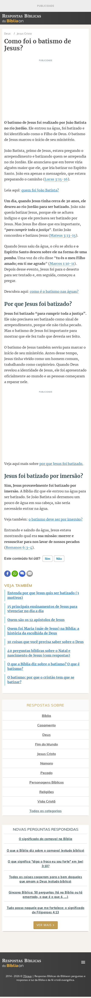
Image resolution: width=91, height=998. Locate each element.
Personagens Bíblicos (46, 782)
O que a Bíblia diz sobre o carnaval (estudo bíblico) (45, 850)
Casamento (46, 725)
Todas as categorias (45, 811)
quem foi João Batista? (40, 190)
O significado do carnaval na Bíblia (45, 839)
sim (47, 558)
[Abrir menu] (83, 962)
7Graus (27, 976)
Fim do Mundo (46, 744)
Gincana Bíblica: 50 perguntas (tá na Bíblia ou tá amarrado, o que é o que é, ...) (46, 895)
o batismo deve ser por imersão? (56, 519)
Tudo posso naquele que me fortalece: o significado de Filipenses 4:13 (45, 910)
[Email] (29, 573)
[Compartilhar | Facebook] (7, 573)
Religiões (46, 792)
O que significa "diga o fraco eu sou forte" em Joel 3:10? (45, 864)
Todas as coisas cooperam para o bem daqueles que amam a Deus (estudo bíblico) (45, 879)
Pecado (46, 773)
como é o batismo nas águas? (54, 291)
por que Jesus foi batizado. (61, 464)
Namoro (46, 763)
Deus (46, 735)
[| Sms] (22, 573)
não (59, 558)
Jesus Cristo (46, 754)
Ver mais (44, 925)
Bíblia (46, 715)
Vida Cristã (46, 801)
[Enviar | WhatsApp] (15, 573)
